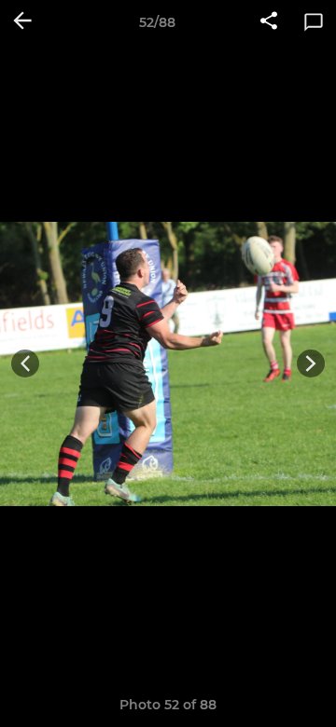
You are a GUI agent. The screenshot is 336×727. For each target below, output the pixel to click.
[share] (269, 22)
